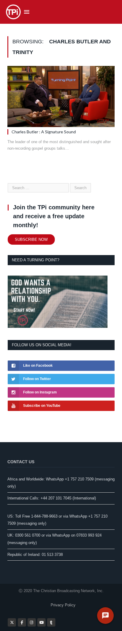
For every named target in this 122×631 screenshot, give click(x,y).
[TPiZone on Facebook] (22, 622)
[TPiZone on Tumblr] (51, 622)
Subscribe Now (31, 239)
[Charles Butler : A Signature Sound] (61, 96)
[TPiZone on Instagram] (32, 622)
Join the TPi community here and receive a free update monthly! (53, 216)
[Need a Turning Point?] (57, 326)
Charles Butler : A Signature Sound (44, 131)
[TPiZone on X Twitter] (12, 622)
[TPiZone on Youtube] (41, 622)
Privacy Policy (63, 605)
